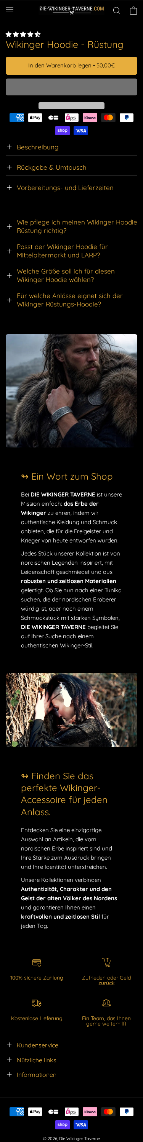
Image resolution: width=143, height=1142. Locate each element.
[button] (24, 34)
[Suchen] (116, 10)
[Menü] (9, 9)
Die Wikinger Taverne (79, 1138)
